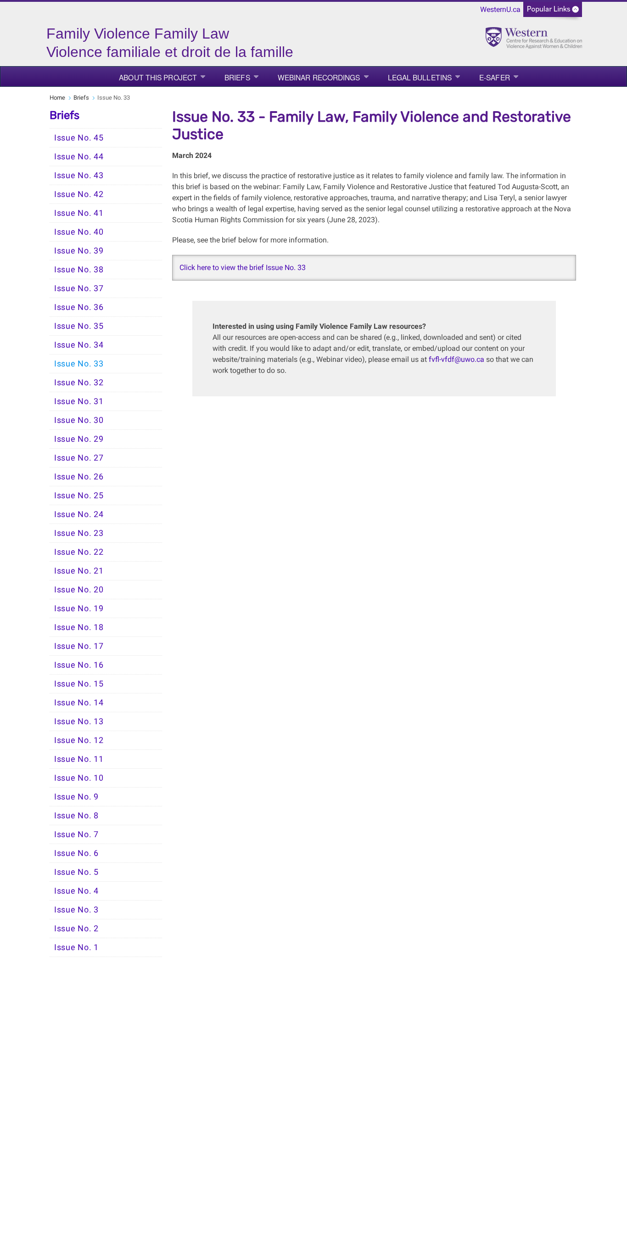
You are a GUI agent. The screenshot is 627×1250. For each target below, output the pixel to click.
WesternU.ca (500, 9)
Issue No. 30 (78, 420)
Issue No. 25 (78, 495)
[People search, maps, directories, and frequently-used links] (552, 12)
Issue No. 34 (78, 344)
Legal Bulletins (420, 77)
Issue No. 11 (78, 759)
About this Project (158, 77)
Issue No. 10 (78, 778)
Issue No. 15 (78, 683)
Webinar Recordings (319, 77)
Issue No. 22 (78, 552)
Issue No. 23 (78, 533)
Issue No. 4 (76, 890)
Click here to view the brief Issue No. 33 (242, 267)
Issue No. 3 (76, 909)
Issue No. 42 (78, 194)
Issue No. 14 (78, 702)
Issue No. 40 (78, 231)
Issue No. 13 (78, 721)
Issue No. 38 (78, 269)
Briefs (237, 77)
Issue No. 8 (76, 815)
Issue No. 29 (78, 439)
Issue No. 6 (76, 853)
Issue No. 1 (76, 947)
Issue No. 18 (78, 627)
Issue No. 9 (76, 796)
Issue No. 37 (78, 288)
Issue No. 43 (78, 175)
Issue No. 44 (78, 156)
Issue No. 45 (78, 137)
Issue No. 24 (78, 514)
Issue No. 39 (78, 250)
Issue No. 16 (78, 665)
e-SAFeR (494, 77)
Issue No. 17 (78, 646)
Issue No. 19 (78, 608)
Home (57, 97)
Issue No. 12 (78, 740)
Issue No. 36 (78, 307)
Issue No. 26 (78, 476)
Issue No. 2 (76, 928)
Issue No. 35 (78, 326)
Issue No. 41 (78, 213)
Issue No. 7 (76, 834)
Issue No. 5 (76, 872)
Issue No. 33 (78, 363)
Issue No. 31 (78, 401)
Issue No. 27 (78, 457)
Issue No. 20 (78, 589)
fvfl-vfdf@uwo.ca (456, 359)
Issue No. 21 (78, 570)
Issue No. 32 (78, 382)
